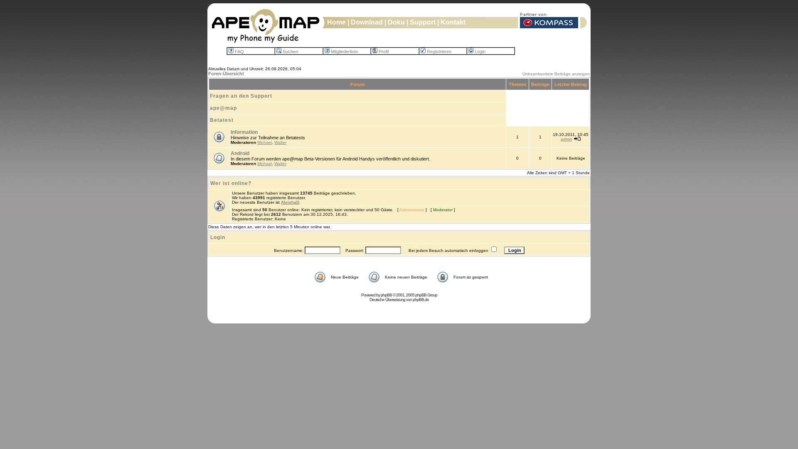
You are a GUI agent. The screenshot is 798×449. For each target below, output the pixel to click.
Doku (396, 22)
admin (566, 139)
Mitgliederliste (344, 51)
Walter (280, 142)
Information (244, 132)
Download (367, 22)
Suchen (290, 51)
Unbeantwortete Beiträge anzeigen (556, 74)
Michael (264, 142)
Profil (384, 51)
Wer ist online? (230, 183)
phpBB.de (421, 299)
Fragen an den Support (241, 96)
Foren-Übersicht (226, 73)
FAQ (239, 51)
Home (336, 22)
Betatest (222, 120)
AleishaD (290, 202)
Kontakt (453, 22)
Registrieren (439, 51)
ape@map (223, 108)
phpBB (386, 295)
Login (480, 51)
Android (240, 153)
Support (423, 22)
